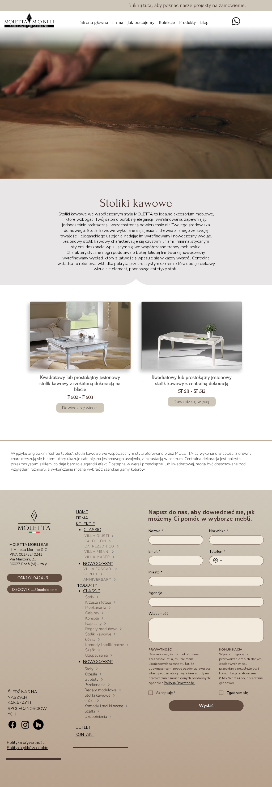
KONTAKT (84, 734)
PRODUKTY (86, 585)
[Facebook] (12, 724)
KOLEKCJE (85, 524)
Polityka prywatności (26, 742)
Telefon (217, 551)
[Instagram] (25, 724)
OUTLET (83, 727)
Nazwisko (218, 531)
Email (154, 551)
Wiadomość (158, 613)
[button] (167, 20)
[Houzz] (38, 724)
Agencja (155, 593)
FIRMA (82, 518)
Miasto (155, 572)
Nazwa (155, 531)
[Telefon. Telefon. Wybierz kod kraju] (217, 560)
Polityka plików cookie (27, 748)
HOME (82, 512)
